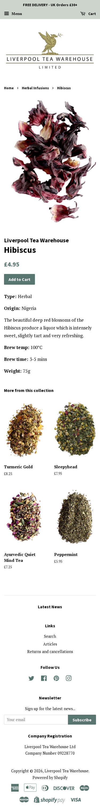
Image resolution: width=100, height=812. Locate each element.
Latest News (50, 606)
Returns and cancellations (50, 651)
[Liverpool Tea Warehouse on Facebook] (44, 679)
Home (9, 88)
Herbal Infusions (35, 88)
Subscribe (82, 719)
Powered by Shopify (50, 777)
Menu (16, 13)
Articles (50, 644)
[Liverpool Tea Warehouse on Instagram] (68, 679)
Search (50, 636)
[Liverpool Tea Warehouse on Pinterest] (56, 679)
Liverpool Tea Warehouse (67, 770)
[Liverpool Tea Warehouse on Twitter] (31, 679)
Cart (91, 13)
